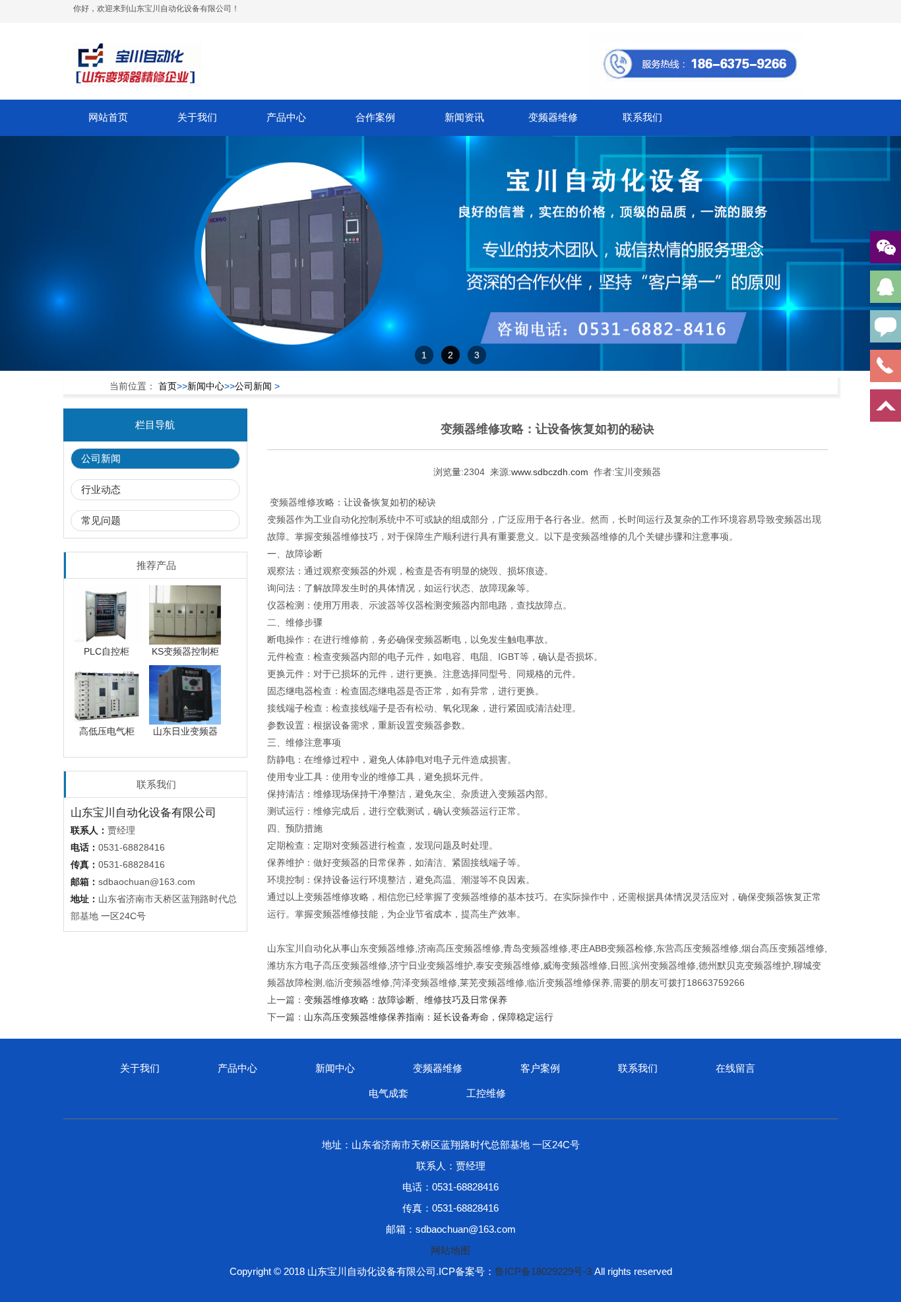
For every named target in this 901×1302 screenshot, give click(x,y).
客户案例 (540, 1068)
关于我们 (197, 117)
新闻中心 (205, 386)
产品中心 (286, 117)
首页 (167, 386)
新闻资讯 (464, 117)
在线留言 (735, 1068)
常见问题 (101, 520)
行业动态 (101, 489)
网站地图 (450, 1250)
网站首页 (108, 117)
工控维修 (486, 1093)
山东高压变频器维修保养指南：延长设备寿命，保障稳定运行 (428, 1017)
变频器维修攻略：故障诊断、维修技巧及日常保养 (405, 999)
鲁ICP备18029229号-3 (543, 1271)
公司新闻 (253, 386)
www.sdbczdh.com (549, 472)
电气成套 (388, 1093)
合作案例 (375, 117)
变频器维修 (553, 117)
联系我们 (642, 117)
